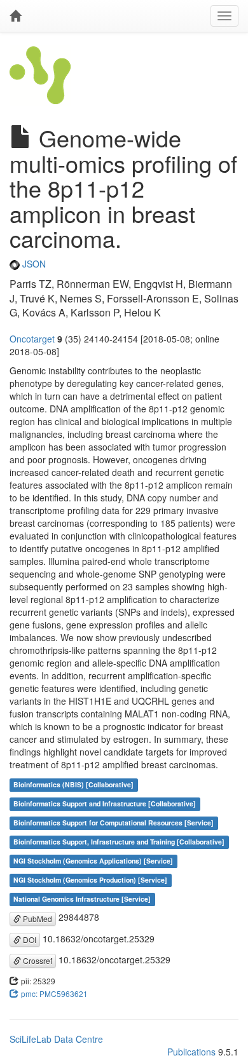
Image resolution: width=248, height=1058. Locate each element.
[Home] (15, 16)
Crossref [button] (36, 960)
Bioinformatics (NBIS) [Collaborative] (73, 784)
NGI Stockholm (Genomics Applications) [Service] (93, 860)
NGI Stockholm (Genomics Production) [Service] (90, 880)
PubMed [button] (36, 918)
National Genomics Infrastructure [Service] (82, 899)
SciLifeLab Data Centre (56, 1039)
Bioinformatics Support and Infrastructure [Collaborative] (104, 803)
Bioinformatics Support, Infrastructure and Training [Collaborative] (118, 841)
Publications (191, 1051)
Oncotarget (32, 338)
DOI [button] (28, 939)
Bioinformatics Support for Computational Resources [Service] (113, 822)
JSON (33, 263)
